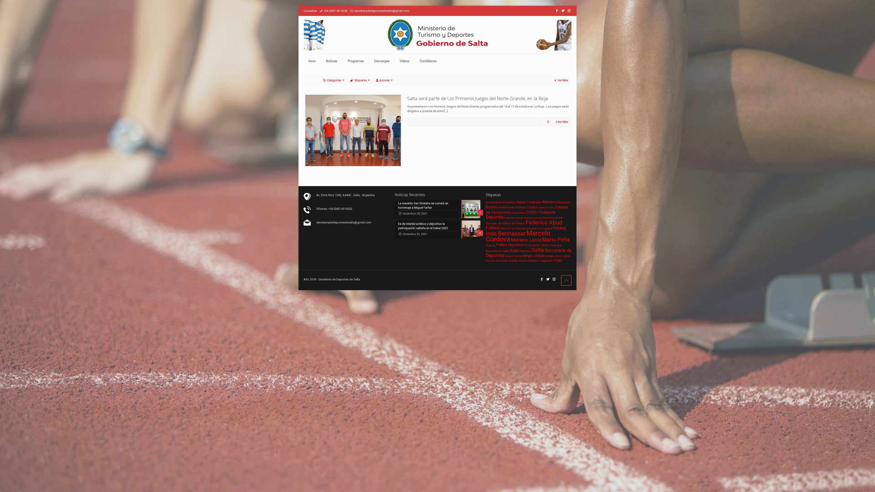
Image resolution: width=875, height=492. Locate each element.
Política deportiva (509, 245)
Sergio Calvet (513, 256)
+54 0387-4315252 (335, 11)
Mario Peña (556, 240)
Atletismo (549, 202)
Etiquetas (361, 80)
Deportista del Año (553, 217)
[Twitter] (563, 11)
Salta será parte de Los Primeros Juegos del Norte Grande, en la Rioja (477, 98)
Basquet (564, 202)
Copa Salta (518, 212)
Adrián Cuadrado (528, 202)
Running (525, 251)
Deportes (495, 217)
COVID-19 (534, 212)
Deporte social (513, 217)
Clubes (532, 207)
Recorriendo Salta (497, 251)
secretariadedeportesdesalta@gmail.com (381, 11)
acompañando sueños (501, 202)
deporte (549, 212)
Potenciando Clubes (537, 245)
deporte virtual (533, 217)
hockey (559, 228)
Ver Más (562, 80)
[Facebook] (556, 11)
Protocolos (556, 245)
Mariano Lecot (526, 240)
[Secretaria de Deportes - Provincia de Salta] (437, 35)
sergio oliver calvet (558, 256)
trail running (509, 260)
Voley (558, 261)
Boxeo (491, 207)
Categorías (334, 80)
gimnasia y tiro (534, 228)
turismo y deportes (540, 260)
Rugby (515, 251)
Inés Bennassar (506, 233)
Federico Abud (544, 222)
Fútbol (492, 228)
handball (547, 228)
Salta (538, 250)
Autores (384, 80)
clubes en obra (546, 207)
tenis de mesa (494, 260)
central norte (506, 207)
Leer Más (562, 121)
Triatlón (523, 260)
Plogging (490, 245)
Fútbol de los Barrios (512, 228)
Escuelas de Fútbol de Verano (505, 223)
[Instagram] (569, 11)
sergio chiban (533, 255)
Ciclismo (520, 207)
